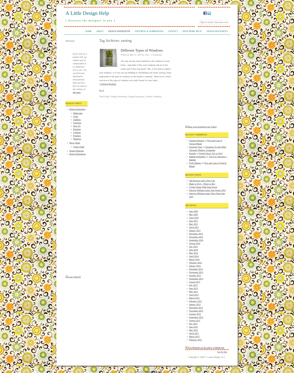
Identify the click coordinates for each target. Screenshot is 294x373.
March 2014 (194, 259)
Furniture (77, 123)
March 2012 (194, 337)
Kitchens (77, 129)
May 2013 (193, 292)
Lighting (77, 132)
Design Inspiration (119, 31)
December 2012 (196, 308)
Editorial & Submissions (149, 31)
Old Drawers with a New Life (202, 181)
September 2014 (196, 240)
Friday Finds (78, 147)
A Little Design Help (87, 13)
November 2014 (196, 237)
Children (77, 120)
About (100, 31)
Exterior (149, 96)
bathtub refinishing (197, 157)
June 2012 (193, 327)
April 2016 (194, 218)
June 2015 (193, 221)
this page (77, 92)
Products (77, 136)
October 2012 (195, 314)
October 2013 (195, 275)
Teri (147, 55)
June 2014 (193, 250)
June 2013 (193, 288)
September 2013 (196, 279)
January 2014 (195, 266)
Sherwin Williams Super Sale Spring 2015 (207, 190)
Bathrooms (78, 113)
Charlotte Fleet (195, 147)
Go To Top (222, 351)
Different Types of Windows (142, 50)
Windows (77, 139)
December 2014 (196, 234)
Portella (192, 153)
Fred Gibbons (195, 163)
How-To (76, 126)
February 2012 (195, 340)
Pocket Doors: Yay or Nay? (211, 153)
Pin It (101, 90)
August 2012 (194, 320)
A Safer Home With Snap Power (203, 187)
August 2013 (194, 282)
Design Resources (217, 31)
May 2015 (193, 224)
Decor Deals (74, 143)
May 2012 (193, 330)
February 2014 (195, 263)
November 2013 (196, 272)
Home (88, 31)
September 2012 (196, 317)
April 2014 (194, 256)
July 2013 (193, 285)
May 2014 (193, 253)
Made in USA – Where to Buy (202, 184)
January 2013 (195, 304)
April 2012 (194, 333)
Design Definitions (77, 154)
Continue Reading (108, 84)
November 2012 (196, 311)
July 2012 (193, 324)
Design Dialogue (76, 151)
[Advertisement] (78, 167)
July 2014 (193, 247)
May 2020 (193, 214)
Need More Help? (192, 31)
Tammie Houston (196, 141)
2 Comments (156, 55)
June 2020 (193, 211)
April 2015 (194, 227)
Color (75, 116)
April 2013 (194, 295)
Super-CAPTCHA (153, 372)
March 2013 (194, 298)
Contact (173, 31)
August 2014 (194, 243)
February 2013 (195, 301)
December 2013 (196, 269)
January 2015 (195, 230)
